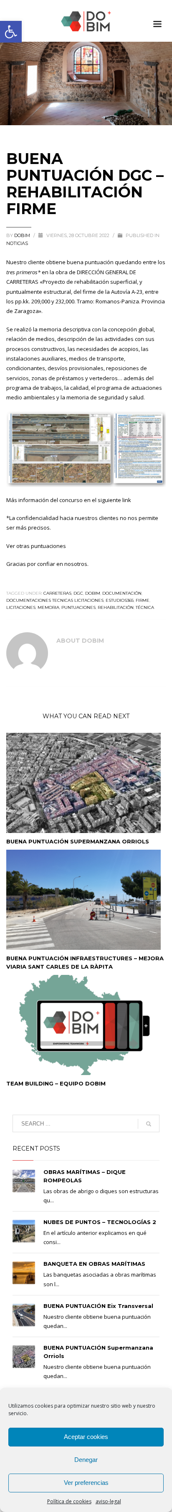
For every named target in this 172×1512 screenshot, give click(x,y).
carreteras (57, 593)
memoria (48, 607)
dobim (92, 593)
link (126, 500)
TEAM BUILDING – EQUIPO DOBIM (56, 1083)
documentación (122, 593)
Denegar (86, 1459)
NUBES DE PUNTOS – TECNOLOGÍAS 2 (99, 1222)
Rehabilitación (116, 607)
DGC (78, 593)
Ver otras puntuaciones (36, 546)
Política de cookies (69, 1501)
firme (142, 600)
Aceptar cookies (86, 1436)
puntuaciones (78, 607)
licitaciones (20, 607)
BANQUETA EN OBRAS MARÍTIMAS (94, 1263)
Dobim (22, 235)
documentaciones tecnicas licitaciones (55, 600)
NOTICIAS (17, 243)
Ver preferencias (86, 1482)
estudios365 (120, 600)
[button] (11, 32)
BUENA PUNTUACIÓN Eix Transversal (98, 1305)
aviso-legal (108, 1501)
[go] (148, 1124)
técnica (145, 607)
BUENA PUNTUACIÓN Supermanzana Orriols (77, 841)
